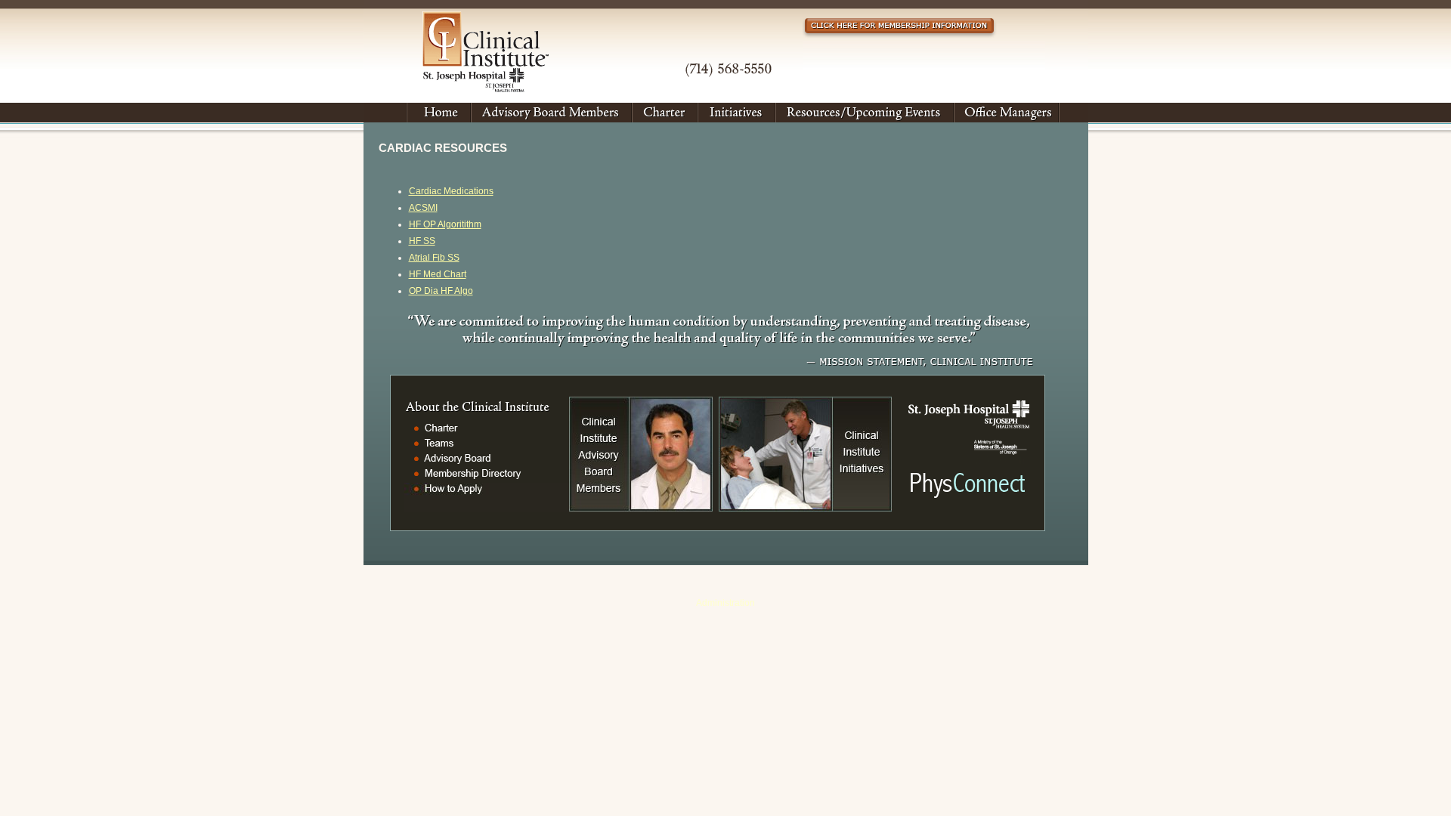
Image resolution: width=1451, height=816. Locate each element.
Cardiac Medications (451, 191)
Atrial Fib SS (434, 257)
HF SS (422, 241)
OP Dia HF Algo (441, 291)
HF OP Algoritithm (445, 224)
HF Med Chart (437, 274)
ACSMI (423, 207)
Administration (725, 603)
